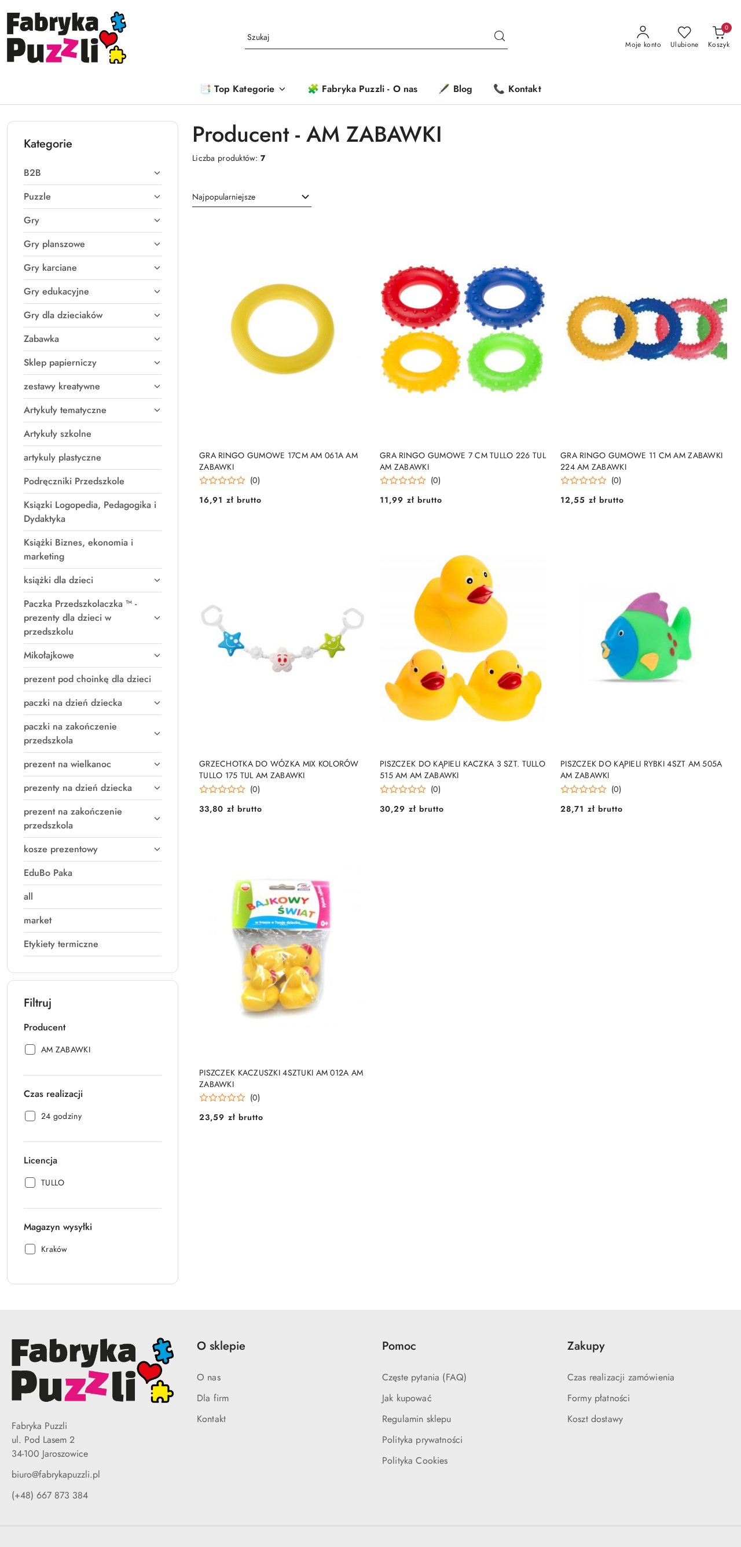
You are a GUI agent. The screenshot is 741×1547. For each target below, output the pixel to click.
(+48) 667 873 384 (50, 1495)
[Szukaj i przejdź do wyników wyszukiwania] (499, 37)
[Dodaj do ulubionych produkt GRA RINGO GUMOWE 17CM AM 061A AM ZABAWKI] (352, 232)
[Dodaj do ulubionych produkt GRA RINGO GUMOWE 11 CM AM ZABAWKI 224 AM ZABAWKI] (713, 232)
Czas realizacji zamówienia (620, 1377)
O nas (209, 1377)
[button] (243, 90)
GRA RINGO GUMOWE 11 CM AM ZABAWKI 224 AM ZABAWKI (641, 461)
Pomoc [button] (399, 1346)
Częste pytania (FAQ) (424, 1377)
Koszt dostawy (595, 1419)
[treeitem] (93, 173)
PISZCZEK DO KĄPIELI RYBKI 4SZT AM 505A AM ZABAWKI (641, 769)
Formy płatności (598, 1398)
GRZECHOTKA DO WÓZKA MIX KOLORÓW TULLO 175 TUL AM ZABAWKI (279, 769)
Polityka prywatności (422, 1439)
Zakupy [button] (585, 1346)
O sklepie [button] (221, 1346)
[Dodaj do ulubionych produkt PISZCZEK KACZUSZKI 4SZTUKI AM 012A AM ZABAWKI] (352, 849)
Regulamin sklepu (417, 1419)
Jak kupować (407, 1398)
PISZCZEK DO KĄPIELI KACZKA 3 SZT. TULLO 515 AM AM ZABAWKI (462, 769)
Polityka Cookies (415, 1460)
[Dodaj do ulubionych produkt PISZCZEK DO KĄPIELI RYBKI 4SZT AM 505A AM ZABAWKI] (713, 540)
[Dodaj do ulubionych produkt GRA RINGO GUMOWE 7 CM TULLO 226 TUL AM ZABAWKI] (533, 232)
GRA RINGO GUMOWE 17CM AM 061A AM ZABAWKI (278, 461)
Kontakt (211, 1419)
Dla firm (213, 1398)
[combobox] (251, 197)
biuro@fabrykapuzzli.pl (56, 1474)
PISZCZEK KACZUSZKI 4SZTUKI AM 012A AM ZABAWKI (281, 1078)
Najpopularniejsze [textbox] (223, 196)
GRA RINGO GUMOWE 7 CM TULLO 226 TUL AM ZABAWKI (463, 461)
